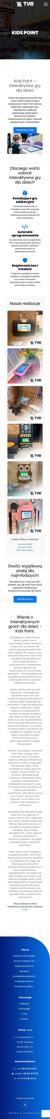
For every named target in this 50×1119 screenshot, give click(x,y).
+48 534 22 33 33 (30, 1073)
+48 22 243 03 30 (28, 1068)
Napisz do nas (25, 599)
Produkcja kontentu (24, 981)
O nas (24, 1013)
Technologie (24, 1008)
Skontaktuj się (25, 130)
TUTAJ (25, 909)
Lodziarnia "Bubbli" (25, 544)
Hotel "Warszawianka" (25, 550)
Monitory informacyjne (24, 956)
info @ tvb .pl (29, 1078)
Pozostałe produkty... (24, 986)
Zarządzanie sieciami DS (24, 976)
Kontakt (24, 1019)
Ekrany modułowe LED (24, 961)
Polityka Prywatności (25, 1098)
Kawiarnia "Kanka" (25, 547)
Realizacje (24, 1003)
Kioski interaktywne (24, 966)
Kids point (24, 971)
